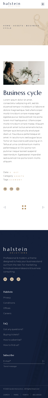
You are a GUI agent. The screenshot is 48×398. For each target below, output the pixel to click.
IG (18, 279)
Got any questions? (13, 329)
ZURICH (6, 395)
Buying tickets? (11, 334)
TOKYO (26, 395)
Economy (16, 180)
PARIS (16, 395)
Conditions (9, 303)
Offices (6, 308)
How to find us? (11, 345)
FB (5, 279)
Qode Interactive (16, 389)
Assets (19, 176)
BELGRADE (37, 395)
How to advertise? (12, 340)
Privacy (7, 297)
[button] (8, 73)
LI (11, 279)
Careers (7, 313)
